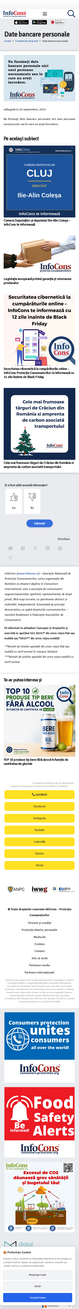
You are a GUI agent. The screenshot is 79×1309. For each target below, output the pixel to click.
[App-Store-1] (39, 22)
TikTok (39, 865)
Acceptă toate (38, 1297)
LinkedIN (39, 842)
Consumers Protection (18, 783)
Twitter (39, 853)
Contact (40, 951)
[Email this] (10, 548)
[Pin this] (60, 548)
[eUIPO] (63, 889)
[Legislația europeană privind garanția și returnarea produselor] (39, 256)
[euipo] (39, 889)
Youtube (40, 830)
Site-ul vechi (40, 958)
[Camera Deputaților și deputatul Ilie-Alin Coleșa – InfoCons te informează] (39, 181)
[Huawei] (57, 22)
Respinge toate (37, 1274)
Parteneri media (39, 965)
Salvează (39, 523)
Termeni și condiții (39, 923)
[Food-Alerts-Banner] (39, 1122)
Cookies (39, 944)
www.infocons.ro (27, 573)
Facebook (39, 806)
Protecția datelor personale (39, 930)
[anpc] (16, 889)
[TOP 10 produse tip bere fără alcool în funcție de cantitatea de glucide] (39, 721)
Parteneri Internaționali (39, 972)
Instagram (39, 818)
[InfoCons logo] (14, 14)
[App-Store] (21, 22)
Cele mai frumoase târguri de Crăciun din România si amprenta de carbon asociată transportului (39, 465)
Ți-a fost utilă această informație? (26, 485)
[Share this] (23, 548)
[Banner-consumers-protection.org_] (39, 1047)
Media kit (40, 937)
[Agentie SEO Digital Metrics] (39, 1246)
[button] (44, 14)
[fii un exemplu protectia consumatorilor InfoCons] (39, 1197)
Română (52, 1305)
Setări (37, 1286)
